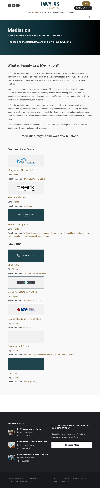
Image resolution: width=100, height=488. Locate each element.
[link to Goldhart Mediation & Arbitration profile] (50, 310)
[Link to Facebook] (18, 5)
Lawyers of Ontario (27, 432)
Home (10, 35)
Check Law (13, 264)
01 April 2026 (25, 435)
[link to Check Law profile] (50, 256)
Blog (55, 482)
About (62, 482)
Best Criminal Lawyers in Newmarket (32, 442)
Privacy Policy (25, 481)
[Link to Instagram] (9, 5)
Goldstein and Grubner (19, 346)
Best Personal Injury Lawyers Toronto (32, 454)
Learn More (73, 445)
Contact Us (72, 482)
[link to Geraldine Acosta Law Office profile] (50, 282)
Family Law (44, 35)
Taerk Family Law (17, 197)
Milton (15, 175)
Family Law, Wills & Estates (34, 179)
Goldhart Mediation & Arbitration (24, 319)
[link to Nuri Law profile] (50, 364)
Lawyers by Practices (26, 35)
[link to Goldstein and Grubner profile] (50, 337)
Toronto (15, 202)
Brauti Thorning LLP (18, 224)
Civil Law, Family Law (32, 300)
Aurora (15, 296)
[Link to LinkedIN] (13, 5)
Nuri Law (12, 373)
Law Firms (66, 478)
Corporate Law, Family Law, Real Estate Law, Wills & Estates (48, 355)
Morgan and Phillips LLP (20, 170)
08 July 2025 (24, 461)
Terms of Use (13, 481)
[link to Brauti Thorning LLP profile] (50, 215)
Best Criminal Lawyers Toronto (29, 429)
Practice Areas (78, 478)
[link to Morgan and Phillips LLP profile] (50, 161)
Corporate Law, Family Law (34, 273)
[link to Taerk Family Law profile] (50, 188)
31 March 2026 (25, 448)
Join (86, 4)
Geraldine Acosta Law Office (22, 291)
